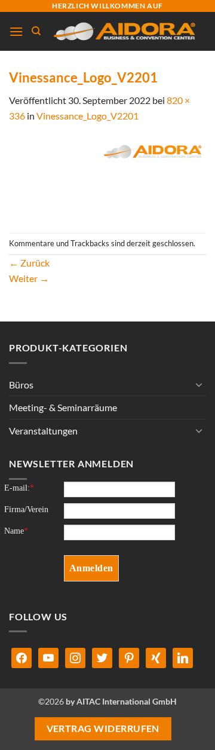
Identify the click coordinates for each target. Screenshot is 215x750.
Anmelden (91, 568)
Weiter (29, 278)
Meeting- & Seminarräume (63, 407)
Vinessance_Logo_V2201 (87, 115)
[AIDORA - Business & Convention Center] (123, 31)
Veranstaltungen (43, 430)
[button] (16, 31)
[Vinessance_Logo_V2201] (107, 176)
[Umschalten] (199, 384)
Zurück (29, 262)
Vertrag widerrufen (103, 728)
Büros (21, 384)
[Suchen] (36, 31)
